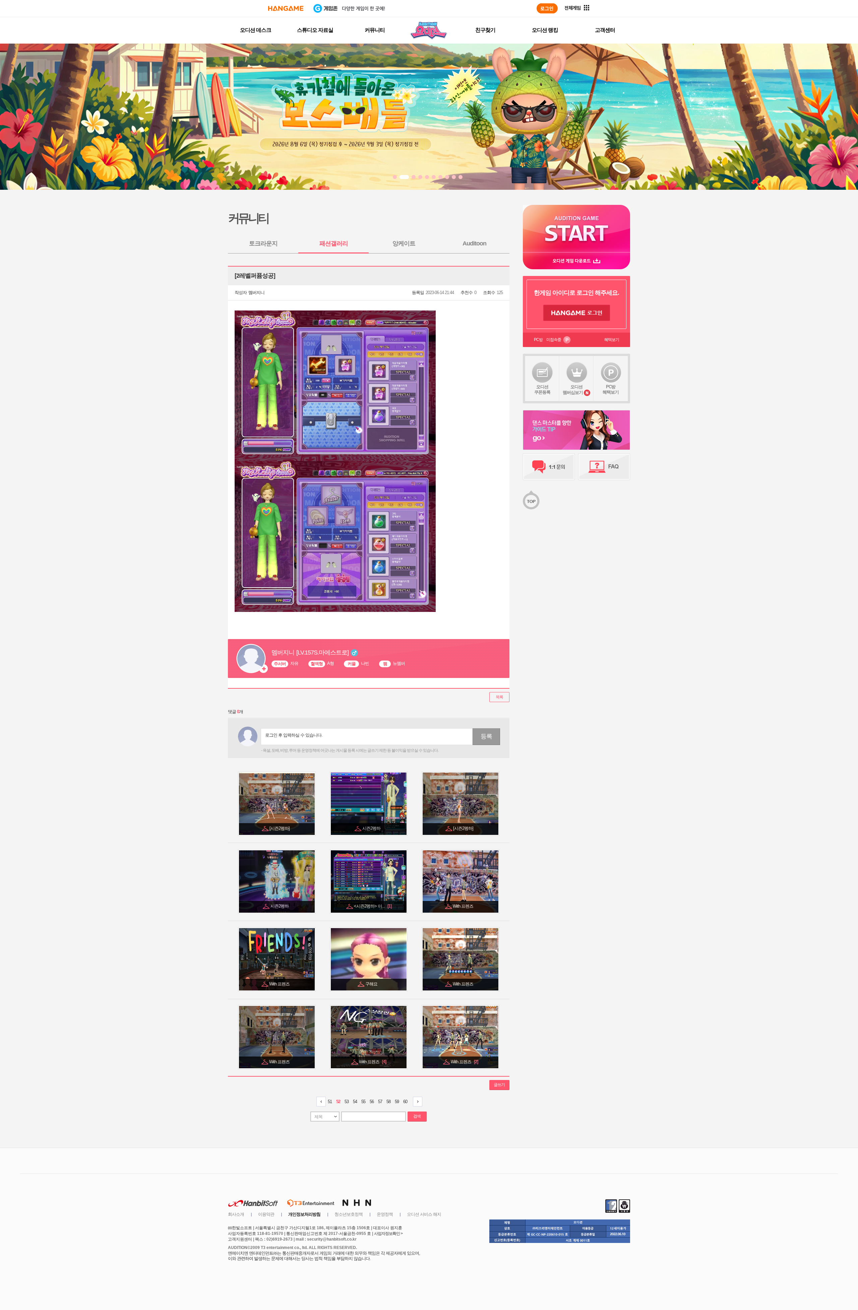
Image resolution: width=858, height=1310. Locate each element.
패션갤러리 (333, 243)
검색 (417, 1116)
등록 (486, 736)
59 (397, 1101)
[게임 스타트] (576, 228)
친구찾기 (485, 30)
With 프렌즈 (463, 906)
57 (380, 1101)
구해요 (371, 983)
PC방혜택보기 (611, 389)
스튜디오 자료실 (315, 30)
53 (347, 1101)
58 (388, 1101)
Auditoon (474, 243)
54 (355, 1101)
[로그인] (547, 8)
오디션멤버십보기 (573, 389)
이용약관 (266, 1214)
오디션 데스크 (255, 30)
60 (405, 1101)
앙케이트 (403, 243)
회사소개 (236, 1214)
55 (363, 1101)
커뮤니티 (375, 30)
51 (330, 1101)
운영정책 (385, 1214)
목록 (499, 697)
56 (372, 1101)
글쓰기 (499, 1084)
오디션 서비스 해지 (424, 1214)
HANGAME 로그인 (576, 313)
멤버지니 (256, 292)
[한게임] (285, 8)
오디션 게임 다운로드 (576, 260)
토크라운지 (263, 243)
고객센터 (605, 30)
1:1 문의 (549, 466)
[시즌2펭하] (280, 828)
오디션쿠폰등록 (542, 389)
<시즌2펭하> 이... (372, 906)
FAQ (604, 466)
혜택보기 (611, 339)
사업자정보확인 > (388, 1233)
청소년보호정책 (348, 1214)
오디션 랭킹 (545, 30)
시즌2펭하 (371, 828)
